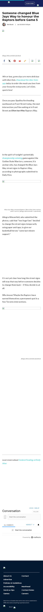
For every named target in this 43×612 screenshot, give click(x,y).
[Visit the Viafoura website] (36, 537)
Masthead (26, 587)
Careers (25, 594)
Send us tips (8, 590)
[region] (21, 523)
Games (6, 594)
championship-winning (12, 158)
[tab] (8, 525)
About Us (7, 576)
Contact (25, 576)
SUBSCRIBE (30, 3)
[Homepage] (8, 567)
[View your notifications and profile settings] (38, 524)
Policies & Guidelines (12, 583)
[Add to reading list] (39, 61)
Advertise (7, 580)
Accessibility (8, 587)
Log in (31, 508)
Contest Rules (28, 590)
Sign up (37, 508)
